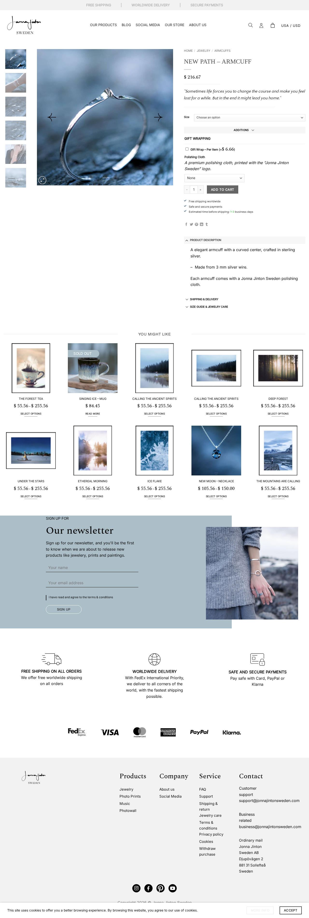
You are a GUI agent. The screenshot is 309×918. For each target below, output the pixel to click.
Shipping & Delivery (204, 299)
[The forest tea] (31, 368)
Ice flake (154, 481)
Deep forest (278, 399)
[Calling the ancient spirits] (154, 368)
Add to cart (222, 189)
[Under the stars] (31, 450)
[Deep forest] (278, 368)
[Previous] (51, 117)
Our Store (174, 25)
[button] (272, 25)
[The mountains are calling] (278, 450)
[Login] (261, 25)
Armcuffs (222, 50)
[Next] (158, 117)
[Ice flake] (154, 450)
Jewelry (203, 50)
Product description (205, 240)
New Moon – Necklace (216, 481)
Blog (126, 25)
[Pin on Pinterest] (196, 224)
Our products (103, 25)
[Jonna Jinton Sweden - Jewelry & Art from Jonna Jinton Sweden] (24, 25)
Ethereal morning (92, 481)
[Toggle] (187, 240)
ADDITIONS (241, 130)
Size (186, 117)
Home (188, 50)
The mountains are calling (278, 481)
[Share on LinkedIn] (201, 224)
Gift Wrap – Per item (212, 149)
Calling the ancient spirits (154, 399)
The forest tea (31, 399)
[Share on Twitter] (191, 224)
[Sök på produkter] (250, 25)
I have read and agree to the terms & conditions (81, 597)
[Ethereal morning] (93, 450)
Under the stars (31, 481)
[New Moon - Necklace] (216, 450)
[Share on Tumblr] (206, 224)
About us (197, 25)
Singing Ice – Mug (92, 399)
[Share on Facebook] (186, 224)
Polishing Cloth (194, 157)
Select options (31, 413)
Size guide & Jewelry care (209, 306)
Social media (148, 25)
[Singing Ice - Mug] (93, 368)
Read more (92, 413)
